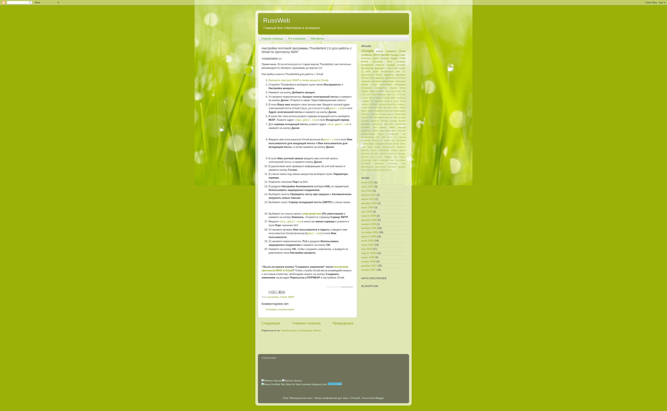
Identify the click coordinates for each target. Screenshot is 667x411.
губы (375, 127)
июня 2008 (367, 245)
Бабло (364, 111)
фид (404, 163)
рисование (366, 88)
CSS (363, 94)
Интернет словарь (369, 114)
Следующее (270, 323)
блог (389, 61)
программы (400, 84)
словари (388, 157)
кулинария (400, 81)
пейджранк (379, 144)
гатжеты (401, 61)
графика (366, 54)
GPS (368, 71)
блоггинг (366, 58)
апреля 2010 (368, 195)
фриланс (380, 68)
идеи (382, 131)
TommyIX (355, 398)
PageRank (378, 101)
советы (402, 157)
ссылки (393, 88)
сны (395, 157)
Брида (394, 55)
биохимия (401, 75)
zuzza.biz (378, 61)
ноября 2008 (368, 224)
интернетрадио (367, 134)
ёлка (390, 170)
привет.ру (401, 147)
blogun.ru (402, 104)
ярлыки (384, 170)
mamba (402, 107)
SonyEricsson (387, 71)
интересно (367, 65)
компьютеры (388, 81)
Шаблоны (389, 75)
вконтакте (388, 124)
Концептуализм (386, 114)
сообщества (381, 88)
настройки (273, 297)
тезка (374, 160)
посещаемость (388, 147)
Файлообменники (381, 117)
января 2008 (368, 261)
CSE (404, 91)
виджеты (380, 78)
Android (385, 58)
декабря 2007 (369, 265)
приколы (365, 150)
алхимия (365, 121)
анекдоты (375, 121)
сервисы (390, 51)
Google (367, 51)
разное (403, 150)
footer (380, 107)
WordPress (392, 104)
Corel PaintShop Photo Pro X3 (385, 94)
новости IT (377, 140)
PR (372, 101)
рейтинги (365, 154)
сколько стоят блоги (371, 157)
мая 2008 (366, 249)
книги (376, 58)
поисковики (385, 84)
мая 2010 (366, 191)
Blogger (380, 398)
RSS (371, 104)
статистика (366, 160)
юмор (379, 51)
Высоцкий (389, 111)
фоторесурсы (367, 167)
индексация (391, 131)
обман (371, 144)
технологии (401, 160)
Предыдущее (343, 323)
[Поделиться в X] (277, 292)
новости (379, 65)
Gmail (283, 297)
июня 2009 (367, 207)
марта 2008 (367, 257)
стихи (402, 51)
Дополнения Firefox (371, 75)
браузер (402, 121)
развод (394, 150)
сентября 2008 (369, 232)
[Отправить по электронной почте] (270, 292)
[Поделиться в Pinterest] (283, 292)
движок (383, 127)
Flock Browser (347, 287)
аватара (402, 117)
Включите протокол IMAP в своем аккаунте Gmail (298, 80)
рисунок (374, 154)
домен (392, 127)
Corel (388, 68)
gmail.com (336, 108)
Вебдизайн (379, 111)
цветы (370, 170)
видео (394, 58)
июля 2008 (367, 240)
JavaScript (401, 98)
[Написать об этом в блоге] (273, 292)
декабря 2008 (369, 220)
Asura (387, 91)
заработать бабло (369, 131)
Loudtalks (365, 101)
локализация (392, 134)
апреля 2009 (368, 216)
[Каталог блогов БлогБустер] (335, 384)
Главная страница (272, 38)
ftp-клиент (388, 107)
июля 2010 (367, 182)
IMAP (291, 297)
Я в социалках (297, 38)
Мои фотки (317, 38)
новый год (390, 140)
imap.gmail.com (306, 120)
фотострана (380, 167)
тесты (403, 88)
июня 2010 (367, 186)
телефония (383, 160)
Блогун (371, 111)
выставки (365, 127)
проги (373, 150)
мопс (389, 137)
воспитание (400, 124)
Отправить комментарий (280, 309)
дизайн (385, 54)
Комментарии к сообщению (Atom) (301, 330)
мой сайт (380, 137)
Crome (403, 94)
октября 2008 (369, 228)
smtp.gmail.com (338, 124)
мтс (395, 137)
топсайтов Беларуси (372, 163)
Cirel (368, 94)
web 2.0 (401, 71)
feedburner (372, 107)
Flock (403, 58)
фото (376, 54)
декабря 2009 (369, 203)
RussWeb (276, 20)
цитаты (377, 170)
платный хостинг (391, 144)
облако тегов (369, 84)
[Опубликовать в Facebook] (280, 292)
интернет (402, 131)
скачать (390, 65)
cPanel (364, 107)
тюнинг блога (368, 91)
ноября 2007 (368, 270)
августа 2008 (368, 236)
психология (383, 150)
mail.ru (395, 107)
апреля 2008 (368, 253)
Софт (402, 55)
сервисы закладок (397, 154)
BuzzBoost (396, 91)
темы (392, 160)
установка (392, 163)
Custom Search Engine (371, 98)
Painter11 (388, 101)
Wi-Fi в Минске (380, 104)
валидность (377, 124)
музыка (402, 137)
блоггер (365, 78)
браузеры (365, 124)
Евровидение (400, 111)
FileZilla (386, 98)
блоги (372, 78)
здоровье (365, 81)
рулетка (383, 154)
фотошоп (392, 167)
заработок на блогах (395, 78)
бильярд (384, 121)
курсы (381, 134)
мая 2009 (366, 211)
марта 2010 (367, 199)
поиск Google (373, 147)
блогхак (393, 121)
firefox (364, 61)
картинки (376, 81)
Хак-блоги (393, 117)
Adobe (381, 91)
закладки (402, 127)
